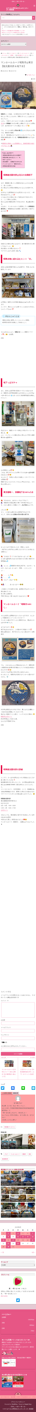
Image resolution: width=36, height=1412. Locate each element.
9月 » (33, 1252)
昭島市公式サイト (6, 716)
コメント (5, 1000)
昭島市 (24, 1154)
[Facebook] (13, 1088)
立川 (2, 123)
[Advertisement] (18, 357)
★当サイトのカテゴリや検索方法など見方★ (13, 32)
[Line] (23, 1088)
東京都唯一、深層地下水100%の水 (12, 161)
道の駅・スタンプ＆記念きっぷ (21, 1397)
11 (18, 1236)
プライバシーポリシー (18, 1402)
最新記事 (15, 1093)
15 (3, 1240)
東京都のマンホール (22, 55)
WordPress (15, 1404)
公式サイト (4, 810)
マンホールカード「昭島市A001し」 (13, 164)
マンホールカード (24, 53)
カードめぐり (5, 1397)
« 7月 (2, 1252)
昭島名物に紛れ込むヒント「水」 (12, 157)
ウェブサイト (5, 1035)
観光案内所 (5, 1159)
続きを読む (4, 1296)
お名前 (3, 1020)
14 (32, 1236)
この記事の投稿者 (7, 1093)
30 (8, 1246)
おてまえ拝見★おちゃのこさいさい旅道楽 (17, 9)
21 (32, 1240)
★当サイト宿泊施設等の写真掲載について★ (13, 30)
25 (18, 1243)
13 (27, 1236)
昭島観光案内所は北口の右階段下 (12, 155)
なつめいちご (31, 75)
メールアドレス (6, 1027)
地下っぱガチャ (7, 159)
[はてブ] (33, 1088)
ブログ (6, 1154)
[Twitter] (2, 1088)
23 (8, 1243)
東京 (30, 1154)
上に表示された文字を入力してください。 (14, 1046)
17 (13, 1240)
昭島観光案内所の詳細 (9, 166)
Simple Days (27, 1404)
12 (23, 1236)
